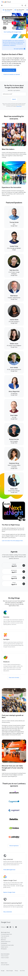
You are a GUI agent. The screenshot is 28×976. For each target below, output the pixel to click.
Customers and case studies (7, 945)
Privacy (16, 970)
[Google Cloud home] (6, 2)
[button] (25, 5)
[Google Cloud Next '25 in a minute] (14, 23)
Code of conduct (5, 957)
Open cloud (3, 937)
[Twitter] (13, 927)
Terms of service (4, 955)
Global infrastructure (5, 941)
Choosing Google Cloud (6, 934)
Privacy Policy (18, 106)
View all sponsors (14, 845)
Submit (14, 99)
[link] (14, 217)
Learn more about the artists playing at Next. (12, 540)
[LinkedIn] (10, 927)
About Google (9, 970)
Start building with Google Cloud (12, 32)
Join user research (5, 964)
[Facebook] (16, 927)
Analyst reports (4, 947)
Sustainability (4, 943)
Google (2, 970)
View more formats (14, 677)
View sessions (7, 10)
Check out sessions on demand (11, 74)
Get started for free (8, 70)
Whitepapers (4, 948)
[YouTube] (7, 927)
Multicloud (3, 939)
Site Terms (22, 970)
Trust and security (5, 936)
